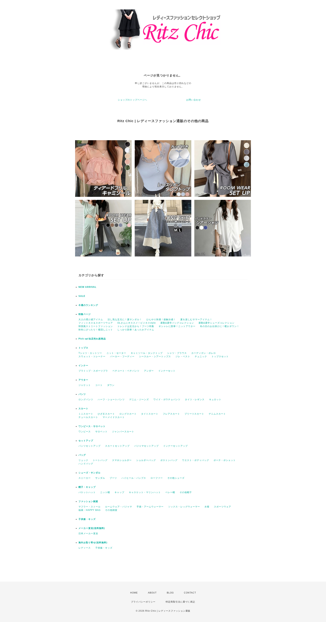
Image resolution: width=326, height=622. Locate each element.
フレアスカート (171, 414)
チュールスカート (88, 417)
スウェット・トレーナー (91, 356)
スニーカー (84, 478)
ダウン (111, 385)
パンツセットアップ (89, 446)
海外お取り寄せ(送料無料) (92, 542)
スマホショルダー (122, 460)
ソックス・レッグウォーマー (184, 506)
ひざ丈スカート (106, 414)
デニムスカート (217, 414)
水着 (207, 506)
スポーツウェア (222, 506)
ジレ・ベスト (182, 356)
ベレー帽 (170, 492)
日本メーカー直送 (88, 533)
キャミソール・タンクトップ (147, 353)
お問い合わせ (193, 100)
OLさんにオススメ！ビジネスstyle (136, 323)
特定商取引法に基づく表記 (180, 601)
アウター (83, 380)
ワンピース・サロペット (91, 426)
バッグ (82, 455)
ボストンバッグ (169, 460)
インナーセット (166, 371)
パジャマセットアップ (146, 446)
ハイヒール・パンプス (133, 478)
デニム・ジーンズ (139, 399)
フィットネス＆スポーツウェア (95, 323)
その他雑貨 (111, 510)
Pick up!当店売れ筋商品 (92, 338)
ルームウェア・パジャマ (118, 506)
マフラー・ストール (89, 506)
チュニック (201, 356)
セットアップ (85, 440)
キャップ (119, 492)
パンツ (82, 394)
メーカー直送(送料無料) (91, 528)
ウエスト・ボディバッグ (195, 460)
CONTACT (190, 592)
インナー (83, 365)
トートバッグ (100, 460)
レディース (84, 548)
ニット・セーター (116, 353)
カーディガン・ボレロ (203, 353)
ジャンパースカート (123, 431)
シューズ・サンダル (89, 472)
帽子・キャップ (87, 487)
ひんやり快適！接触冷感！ (161, 319)
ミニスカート (85, 414)
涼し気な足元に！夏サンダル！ (125, 319)
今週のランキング (88, 305)
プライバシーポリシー (143, 601)
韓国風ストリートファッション (95, 326)
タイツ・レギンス (195, 399)
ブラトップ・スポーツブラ (93, 371)
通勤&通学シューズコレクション (216, 323)
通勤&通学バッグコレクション (177, 323)
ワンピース (84, 431)
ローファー (157, 478)
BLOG (170, 592)
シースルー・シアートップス (155, 356)
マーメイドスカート (114, 417)
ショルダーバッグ (146, 460)
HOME (134, 592)
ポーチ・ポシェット (225, 460)
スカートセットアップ (117, 446)
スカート (83, 408)
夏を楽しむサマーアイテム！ (196, 319)
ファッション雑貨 (88, 501)
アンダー (149, 371)
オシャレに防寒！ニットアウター (177, 326)
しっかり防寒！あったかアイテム (135, 329)
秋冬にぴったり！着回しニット (95, 329)
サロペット (101, 431)
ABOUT (152, 592)
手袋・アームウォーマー (150, 506)
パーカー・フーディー (122, 356)
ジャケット (84, 385)
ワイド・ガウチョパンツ (166, 399)
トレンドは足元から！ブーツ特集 (135, 326)
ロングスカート (128, 414)
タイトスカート (149, 414)
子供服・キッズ (87, 519)
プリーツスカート (194, 414)
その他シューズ (176, 478)
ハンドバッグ (85, 463)
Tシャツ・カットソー (90, 353)
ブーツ (113, 478)
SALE (81, 296)
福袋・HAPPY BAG (89, 510)
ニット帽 (105, 492)
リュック (83, 460)
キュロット (215, 399)
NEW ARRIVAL (87, 287)
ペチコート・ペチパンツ (125, 371)
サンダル (100, 478)
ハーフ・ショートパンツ (111, 399)
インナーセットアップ (175, 446)
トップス (83, 347)
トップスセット (220, 356)
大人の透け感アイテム (90, 319)
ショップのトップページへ (132, 100)
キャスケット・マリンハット (145, 492)
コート (99, 385)
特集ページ (84, 314)
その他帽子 (186, 492)
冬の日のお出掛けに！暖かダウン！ (219, 326)
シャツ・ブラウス (177, 353)
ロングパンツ (85, 399)
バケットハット (87, 492)
